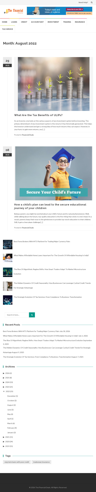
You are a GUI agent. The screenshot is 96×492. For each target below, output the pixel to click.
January (10, 432)
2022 (8, 391)
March (9, 423)
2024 (7, 382)
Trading (67, 22)
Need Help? (83, 2)
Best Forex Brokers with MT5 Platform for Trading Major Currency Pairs (31, 331)
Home (4, 22)
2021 (7, 437)
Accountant (37, 22)
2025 (7, 378)
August (10, 405)
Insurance (80, 22)
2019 (7, 446)
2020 (7, 441)
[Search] (32, 314)
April (9, 419)
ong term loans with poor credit (17, 462)
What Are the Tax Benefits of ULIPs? (38, 115)
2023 (7, 387)
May (9, 414)
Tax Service (7, 29)
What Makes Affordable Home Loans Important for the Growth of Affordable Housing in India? (40, 336)
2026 (7, 373)
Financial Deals (28, 135)
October (10, 400)
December (11, 396)
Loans (14, 22)
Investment (53, 22)
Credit (24, 22)
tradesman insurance (41, 462)
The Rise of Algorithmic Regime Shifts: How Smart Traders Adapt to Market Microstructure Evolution (43, 340)
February (10, 428)
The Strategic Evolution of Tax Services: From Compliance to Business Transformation (37, 357)
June (9, 410)
